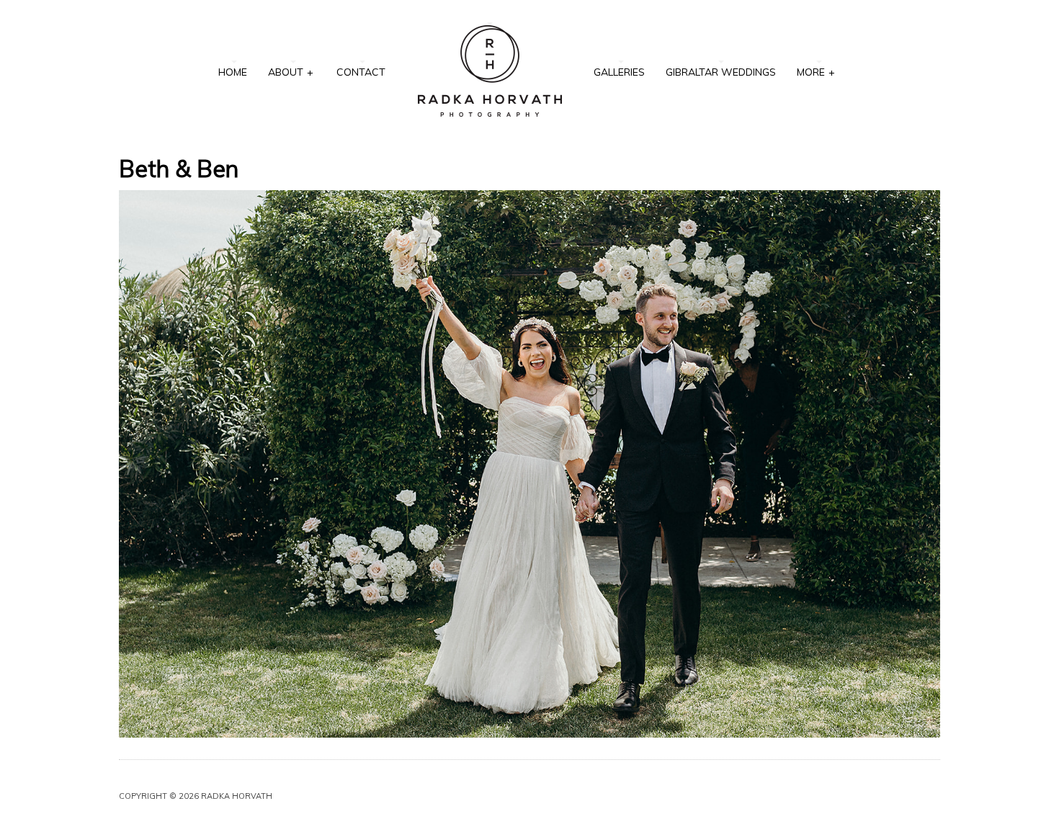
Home (232, 72)
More (816, 72)
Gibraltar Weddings (721, 72)
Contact (360, 72)
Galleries (619, 72)
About (290, 72)
